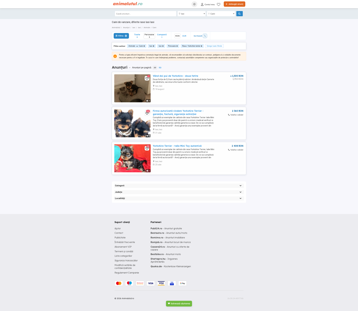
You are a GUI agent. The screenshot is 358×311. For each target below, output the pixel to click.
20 (155, 67)
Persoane (172, 46)
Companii (162, 35)
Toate (137, 35)
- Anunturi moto (166, 254)
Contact (119, 233)
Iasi (150, 46)
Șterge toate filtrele (214, 46)
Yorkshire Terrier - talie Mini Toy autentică (177, 145)
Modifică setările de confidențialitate (125, 266)
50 (160, 67)
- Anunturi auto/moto (169, 233)
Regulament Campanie (127, 272)
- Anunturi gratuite (166, 228)
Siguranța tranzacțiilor (126, 260)
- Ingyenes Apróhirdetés (164, 260)
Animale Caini (136, 46)
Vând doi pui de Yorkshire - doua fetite (175, 75)
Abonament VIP (123, 246)
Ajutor (118, 228)
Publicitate (120, 237)
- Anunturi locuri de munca (171, 242)
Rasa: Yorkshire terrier (191, 46)
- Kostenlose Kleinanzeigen (171, 266)
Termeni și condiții (124, 251)
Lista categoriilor (123, 255)
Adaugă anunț (235, 4)
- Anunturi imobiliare (168, 237)
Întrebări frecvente (125, 242)
